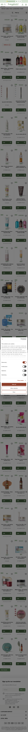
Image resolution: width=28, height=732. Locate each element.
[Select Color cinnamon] (1, 92)
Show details (20, 380)
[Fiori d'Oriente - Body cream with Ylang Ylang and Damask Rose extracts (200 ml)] (7, 189)
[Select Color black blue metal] (15, 94)
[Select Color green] (15, 90)
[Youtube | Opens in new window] (14, 708)
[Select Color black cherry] (1, 86)
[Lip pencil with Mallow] (7, 92)
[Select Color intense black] (15, 86)
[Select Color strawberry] (15, 609)
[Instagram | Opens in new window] (18, 708)
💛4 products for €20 (11, 1)
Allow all (14, 384)
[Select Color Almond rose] (15, 287)
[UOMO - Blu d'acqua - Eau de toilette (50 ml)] (7, 319)
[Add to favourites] (11, 20)
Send (21, 689)
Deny (14, 392)
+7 (1, 96)
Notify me (6, 44)
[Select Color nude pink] (1, 94)
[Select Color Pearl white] (15, 281)
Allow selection (14, 388)
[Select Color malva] (1, 90)
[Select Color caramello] (1, 88)
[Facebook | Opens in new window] (10, 708)
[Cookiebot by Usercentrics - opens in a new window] (20, 339)
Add (18, 44)
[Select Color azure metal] (15, 92)
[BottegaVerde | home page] (13, 4)
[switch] (24, 366)
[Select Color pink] (15, 611)
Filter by (17, 12)
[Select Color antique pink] (15, 289)
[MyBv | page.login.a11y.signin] (22, 4)
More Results (4, 670)
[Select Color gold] (15, 285)
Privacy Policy (18, 693)
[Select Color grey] (15, 88)
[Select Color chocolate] (15, 96)
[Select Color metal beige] (15, 283)
